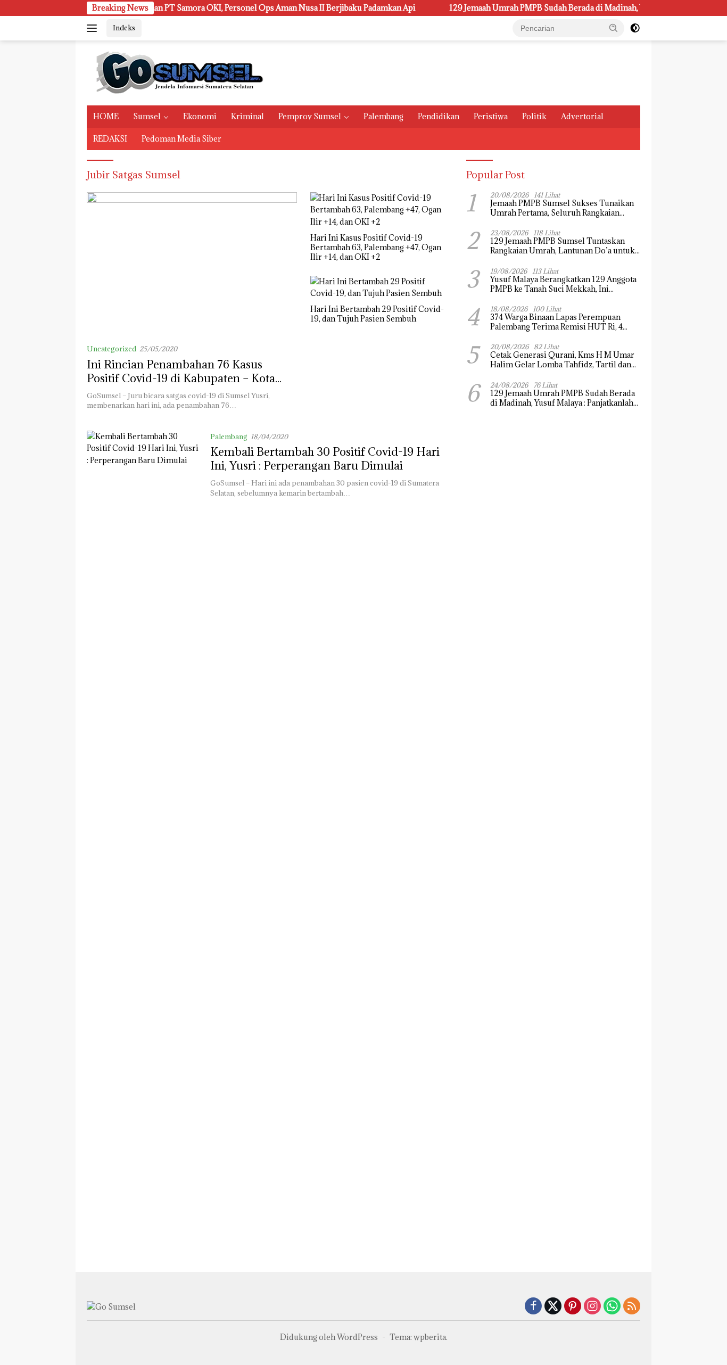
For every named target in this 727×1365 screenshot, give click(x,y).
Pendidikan (438, 116)
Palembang (383, 116)
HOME (106, 116)
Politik (534, 116)
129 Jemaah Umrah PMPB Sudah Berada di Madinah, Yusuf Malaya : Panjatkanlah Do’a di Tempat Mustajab (562, 398)
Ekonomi (200, 116)
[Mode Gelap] (635, 28)
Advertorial (582, 116)
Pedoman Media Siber (181, 139)
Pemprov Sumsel (309, 116)
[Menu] (94, 28)
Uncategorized (111, 348)
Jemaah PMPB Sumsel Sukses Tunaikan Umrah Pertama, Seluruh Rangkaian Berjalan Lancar (562, 208)
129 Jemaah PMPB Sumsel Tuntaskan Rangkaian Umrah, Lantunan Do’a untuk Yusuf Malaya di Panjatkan (562, 246)
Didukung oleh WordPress (329, 1337)
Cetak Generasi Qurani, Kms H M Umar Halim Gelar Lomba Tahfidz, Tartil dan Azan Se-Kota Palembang (562, 359)
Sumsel (147, 116)
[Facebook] (533, 1306)
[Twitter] (552, 1306)
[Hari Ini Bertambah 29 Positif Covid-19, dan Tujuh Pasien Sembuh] (380, 288)
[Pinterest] (572, 1306)
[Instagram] (592, 1306)
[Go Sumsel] (177, 72)
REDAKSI (110, 139)
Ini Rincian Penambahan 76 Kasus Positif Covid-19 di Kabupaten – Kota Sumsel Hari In (181, 378)
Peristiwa (491, 116)
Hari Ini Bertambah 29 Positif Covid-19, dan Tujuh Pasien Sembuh (377, 314)
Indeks (124, 27)
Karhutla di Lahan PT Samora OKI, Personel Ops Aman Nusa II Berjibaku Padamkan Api (230, 8)
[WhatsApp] (612, 1306)
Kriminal (247, 116)
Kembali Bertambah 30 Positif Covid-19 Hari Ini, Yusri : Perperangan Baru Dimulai (325, 459)
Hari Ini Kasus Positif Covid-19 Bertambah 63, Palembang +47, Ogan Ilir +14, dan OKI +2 (375, 247)
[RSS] (631, 1306)
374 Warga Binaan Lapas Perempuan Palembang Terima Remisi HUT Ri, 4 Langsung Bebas (556, 322)
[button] (613, 27)
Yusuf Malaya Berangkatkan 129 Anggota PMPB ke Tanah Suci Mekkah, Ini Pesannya (563, 284)
